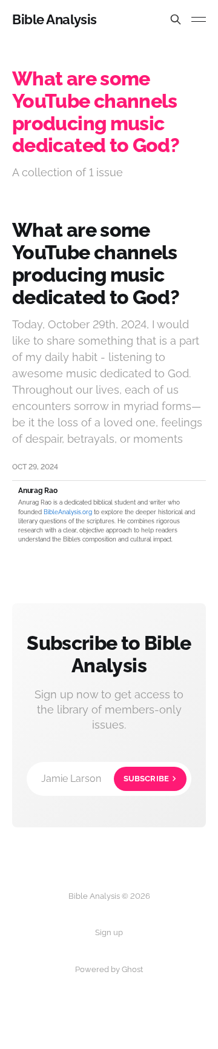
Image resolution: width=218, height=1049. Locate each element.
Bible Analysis (54, 19)
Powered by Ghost (109, 969)
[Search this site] (176, 19)
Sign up (109, 932)
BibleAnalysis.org (68, 512)
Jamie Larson (105, 778)
